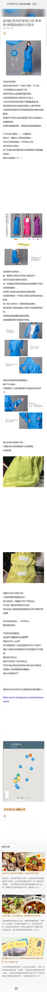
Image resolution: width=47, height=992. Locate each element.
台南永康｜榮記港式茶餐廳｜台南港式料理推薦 (20, 873)
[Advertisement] (23, 188)
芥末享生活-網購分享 (14, 809)
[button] (4, 33)
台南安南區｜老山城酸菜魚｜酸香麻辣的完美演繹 (21, 916)
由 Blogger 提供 (25, 988)
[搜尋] (43, 4)
